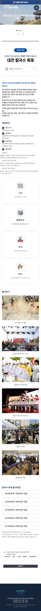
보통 (19, 556)
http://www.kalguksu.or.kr (20, 224)
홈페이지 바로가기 (15, 69)
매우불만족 (32, 556)
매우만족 (7, 556)
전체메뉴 (36, 7)
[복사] (23, 34)
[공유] (18, 34)
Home (20, 30)
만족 (13, 556)
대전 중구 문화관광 (10, 8)
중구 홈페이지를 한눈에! (20, 2)
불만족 (25, 556)
